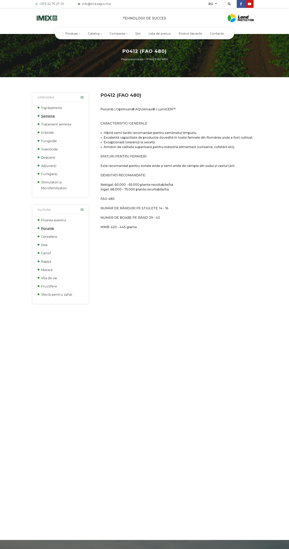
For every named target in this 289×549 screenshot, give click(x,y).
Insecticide (49, 149)
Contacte (217, 33)
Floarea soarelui (53, 220)
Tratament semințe (56, 124)
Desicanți (48, 157)
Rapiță (46, 262)
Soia (44, 245)
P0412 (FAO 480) (157, 59)
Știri (138, 33)
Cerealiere (49, 237)
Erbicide (47, 133)
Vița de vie (49, 278)
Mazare (47, 270)
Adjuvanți (48, 166)
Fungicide (49, 141)
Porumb (47, 228)
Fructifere (49, 286)
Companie (117, 33)
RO (211, 4)
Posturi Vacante (190, 33)
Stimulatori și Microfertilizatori (54, 185)
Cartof (46, 253)
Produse (71, 33)
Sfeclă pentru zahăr (57, 294)
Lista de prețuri (159, 33)
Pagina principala (132, 59)
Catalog (93, 33)
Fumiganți (49, 174)
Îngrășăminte (51, 108)
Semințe (48, 116)
